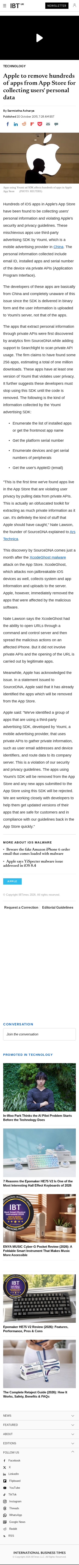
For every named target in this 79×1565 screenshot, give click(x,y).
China (58, 247)
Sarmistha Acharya (20, 111)
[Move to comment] (56, 124)
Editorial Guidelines (57, 907)
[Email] (48, 124)
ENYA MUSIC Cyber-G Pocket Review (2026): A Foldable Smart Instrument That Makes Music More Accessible (37, 1251)
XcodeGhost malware (48, 557)
